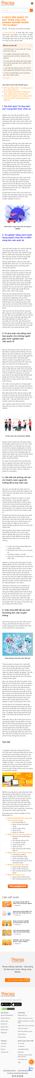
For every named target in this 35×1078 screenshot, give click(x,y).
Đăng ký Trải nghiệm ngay (17, 980)
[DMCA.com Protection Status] (8, 1010)
